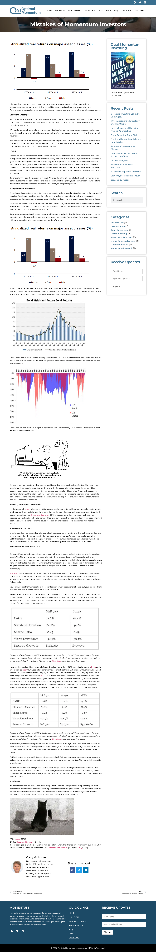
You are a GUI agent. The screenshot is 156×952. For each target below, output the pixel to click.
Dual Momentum (119, 230)
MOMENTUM (60, 11)
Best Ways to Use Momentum (125, 176)
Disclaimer (56, 661)
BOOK (108, 11)
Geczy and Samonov (40, 515)
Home (49, 11)
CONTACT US (126, 11)
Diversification (118, 226)
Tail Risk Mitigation (120, 160)
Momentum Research (121, 248)
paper (27, 509)
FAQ (116, 11)
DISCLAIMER (140, 11)
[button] (72, 870)
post (25, 670)
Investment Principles (121, 237)
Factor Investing (119, 234)
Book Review (117, 223)
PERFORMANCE (75, 11)
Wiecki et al (15, 573)
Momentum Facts (119, 244)
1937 (43, 676)
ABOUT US (89, 11)
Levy (18, 839)
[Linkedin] (145, 2)
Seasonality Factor (120, 180)
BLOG (100, 11)
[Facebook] (134, 2)
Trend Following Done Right (124, 135)
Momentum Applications (123, 241)
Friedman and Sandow (58, 848)
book (93, 667)
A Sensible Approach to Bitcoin (126, 171)
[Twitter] (140, 2)
